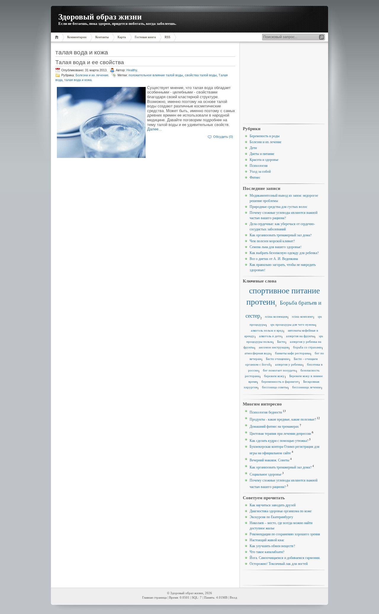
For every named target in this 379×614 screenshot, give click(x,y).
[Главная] (57, 37)
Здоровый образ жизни (100, 16)
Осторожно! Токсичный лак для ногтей (279, 563)
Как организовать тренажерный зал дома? (280, 234)
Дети (253, 147)
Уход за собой (260, 171)
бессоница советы (275, 387)
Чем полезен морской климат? (272, 240)
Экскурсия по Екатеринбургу (271, 516)
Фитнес (255, 177)
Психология (259, 165)
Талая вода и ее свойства (89, 62)
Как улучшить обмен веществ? (272, 545)
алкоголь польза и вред (267, 330)
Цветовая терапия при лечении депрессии (280, 433)
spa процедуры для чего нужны (292, 324)
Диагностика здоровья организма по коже (280, 510)
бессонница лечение (306, 387)
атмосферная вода (257, 353)
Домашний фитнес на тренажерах (274, 426)
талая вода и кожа (77, 80)
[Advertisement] (284, 83)
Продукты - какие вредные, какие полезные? (283, 419)
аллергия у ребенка (288, 364)
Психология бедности (266, 412)
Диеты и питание (262, 153)
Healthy (131, 70)
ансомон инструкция (273, 347)
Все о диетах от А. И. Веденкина (274, 258)
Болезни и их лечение (92, 75)
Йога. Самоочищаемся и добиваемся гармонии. (285, 557)
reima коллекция (276, 316)
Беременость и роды (265, 135)
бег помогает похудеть (279, 370)
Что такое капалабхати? (267, 551)
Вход (233, 597)
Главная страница (154, 597)
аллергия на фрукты (300, 336)
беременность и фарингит (279, 381)
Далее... (154, 129)
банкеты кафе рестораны (292, 353)
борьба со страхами (307, 347)
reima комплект (302, 316)
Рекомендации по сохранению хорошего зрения (285, 533)
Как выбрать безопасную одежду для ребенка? (284, 252)
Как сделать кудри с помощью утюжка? (279, 440)
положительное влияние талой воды (156, 75)
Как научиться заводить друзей (273, 504)
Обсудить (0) (223, 136)
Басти (281, 342)
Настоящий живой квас (267, 539)
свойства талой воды (201, 75)
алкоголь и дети (270, 336)
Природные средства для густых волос (278, 206)
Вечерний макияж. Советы (269, 460)
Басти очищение (277, 359)
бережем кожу (274, 376)
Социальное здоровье (265, 474)
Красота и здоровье (264, 159)
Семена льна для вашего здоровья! (275, 246)
